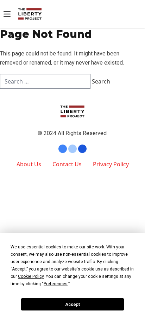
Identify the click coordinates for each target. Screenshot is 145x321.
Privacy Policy (111, 164)
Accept (72, 304)
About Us (29, 164)
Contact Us (67, 164)
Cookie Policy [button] (31, 276)
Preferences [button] (56, 283)
